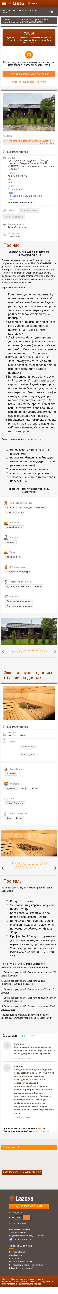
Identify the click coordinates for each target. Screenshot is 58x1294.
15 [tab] (36, 867)
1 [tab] (12, 651)
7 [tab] (37, 651)
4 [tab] (24, 651)
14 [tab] (32, 867)
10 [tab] (15, 867)
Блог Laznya (14, 1258)
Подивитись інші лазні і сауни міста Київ (26, 1236)
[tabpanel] (29, 635)
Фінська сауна (29, 210)
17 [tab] (44, 867)
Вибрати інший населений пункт (29, 81)
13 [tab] (27, 867)
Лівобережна (15, 195)
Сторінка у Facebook (22, 1239)
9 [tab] (45, 651)
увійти (41, 1128)
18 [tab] (29, 871)
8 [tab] (41, 651)
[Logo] (16, 3)
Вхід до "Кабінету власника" (21, 1268)
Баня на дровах (14, 216)
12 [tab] (23, 867)
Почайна (37, 195)
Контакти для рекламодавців (21, 1261)
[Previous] (3, 651)
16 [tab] (40, 867)
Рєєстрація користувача (19, 1229)
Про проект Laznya (17, 1252)
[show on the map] (18, 169)
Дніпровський (15, 189)
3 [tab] (20, 651)
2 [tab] (16, 651)
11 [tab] (19, 867)
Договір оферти (15, 1255)
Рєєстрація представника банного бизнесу (27, 1265)
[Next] (55, 651)
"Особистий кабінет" (18, 1233)
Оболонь (28, 195)
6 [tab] (33, 651)
